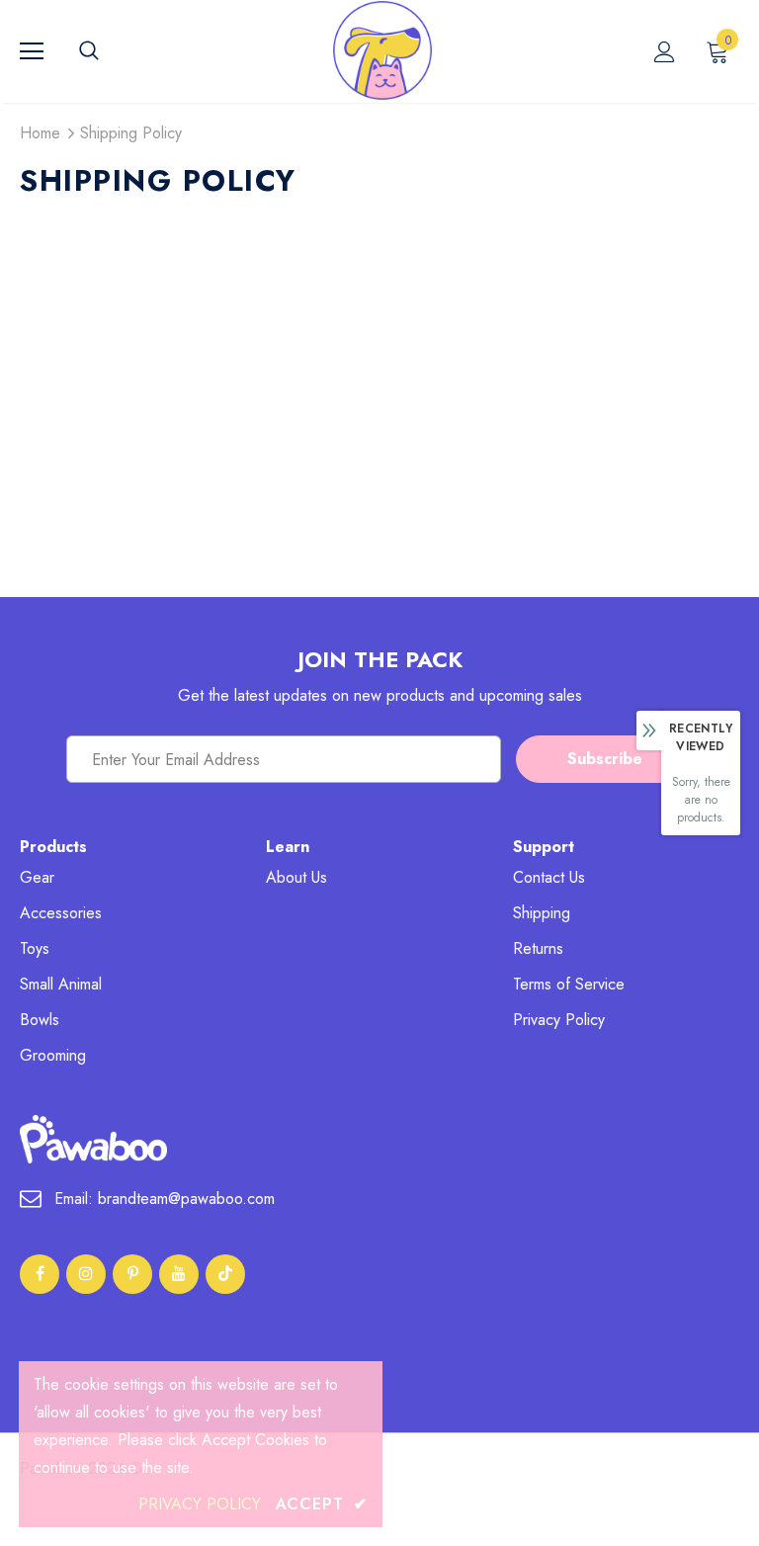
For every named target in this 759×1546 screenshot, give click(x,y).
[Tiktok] (225, 1274)
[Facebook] (39, 1274)
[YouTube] (179, 1274)
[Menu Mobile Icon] (31, 51)
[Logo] (382, 50)
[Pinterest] (132, 1274)
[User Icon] (664, 52)
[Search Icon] (108, 51)
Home (40, 133)
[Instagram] (86, 1274)
